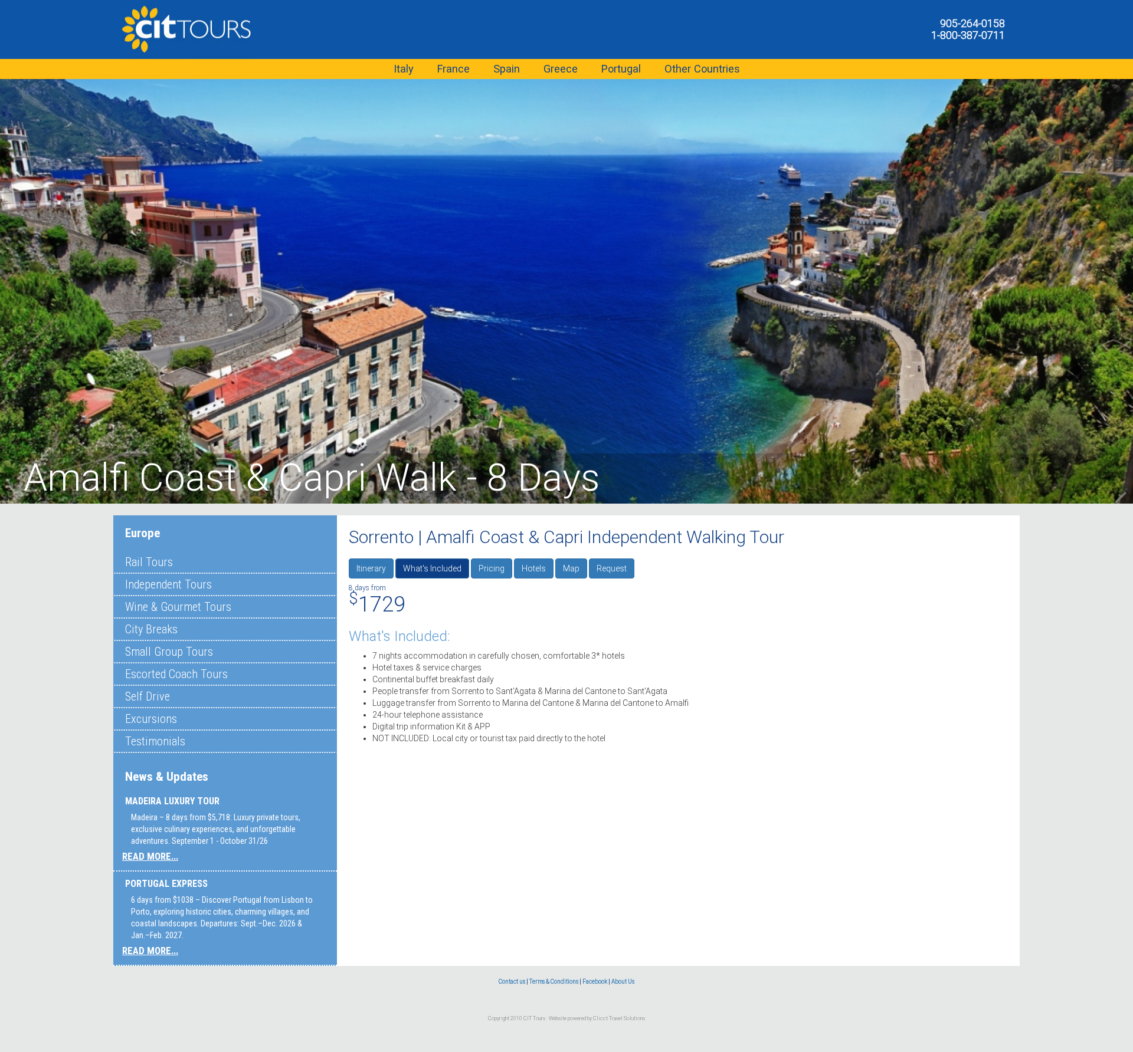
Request (612, 568)
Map (571, 568)
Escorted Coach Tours (176, 674)
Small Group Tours (169, 651)
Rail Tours (149, 562)
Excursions (151, 719)
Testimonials (155, 741)
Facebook (594, 981)
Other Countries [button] (702, 69)
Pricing (492, 568)
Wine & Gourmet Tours (178, 607)
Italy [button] (404, 69)
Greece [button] (560, 69)
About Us (622, 981)
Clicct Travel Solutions (619, 1018)
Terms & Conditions (553, 981)
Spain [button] (506, 69)
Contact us (512, 981)
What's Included (432, 568)
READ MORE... (150, 856)
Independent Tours (168, 584)
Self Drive (147, 696)
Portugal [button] (621, 69)
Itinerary (371, 568)
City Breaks (151, 629)
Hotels (534, 568)
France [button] (453, 69)
